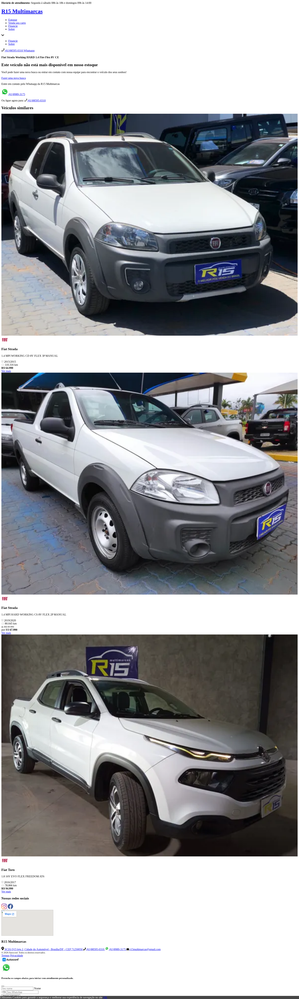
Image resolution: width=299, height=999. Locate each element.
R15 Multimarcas (22, 11)
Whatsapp (29, 50)
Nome (37, 988)
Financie (13, 26)
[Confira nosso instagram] (4, 908)
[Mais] (2, 35)
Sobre (11, 29)
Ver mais (6, 371)
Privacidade (16, 955)
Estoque (12, 19)
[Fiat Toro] (149, 745)
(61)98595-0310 (36, 100)
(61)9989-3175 (16, 94)
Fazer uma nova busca (13, 78)
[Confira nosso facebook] (10, 908)
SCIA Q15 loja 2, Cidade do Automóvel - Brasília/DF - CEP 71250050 (43, 949)
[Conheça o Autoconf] (10, 961)
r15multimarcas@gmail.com (145, 949)
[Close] (2, 986)
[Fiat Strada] (149, 225)
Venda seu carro (17, 22)
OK (105, 997)
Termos (5, 955)
